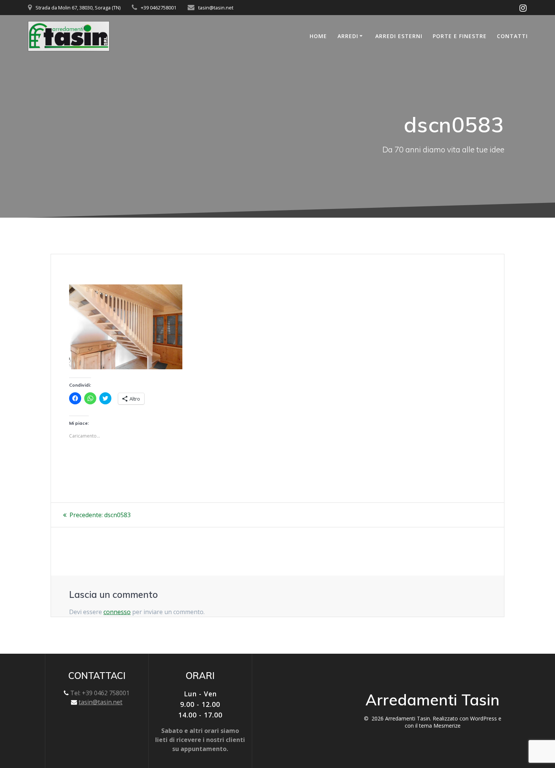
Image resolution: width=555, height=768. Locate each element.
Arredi (348, 36)
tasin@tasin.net (100, 702)
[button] (69, 36)
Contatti (512, 36)
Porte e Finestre (460, 36)
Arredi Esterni (398, 36)
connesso (117, 612)
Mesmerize (447, 725)
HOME (318, 36)
